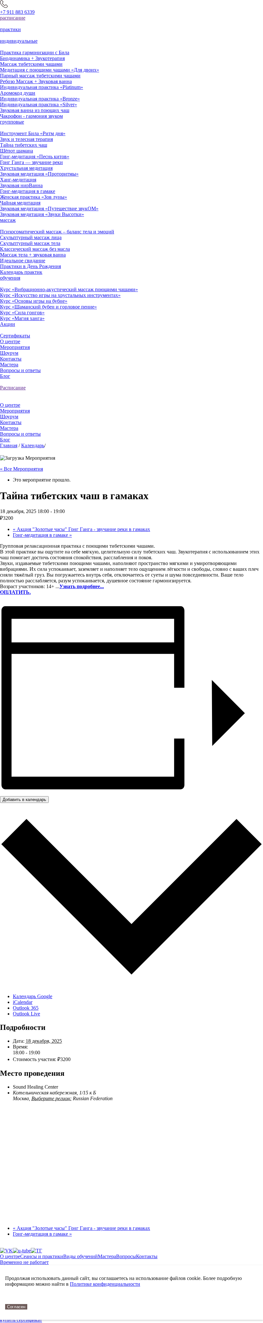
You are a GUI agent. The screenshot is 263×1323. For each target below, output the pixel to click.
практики (10, 29)
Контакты (146, 1256)
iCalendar (22, 1002)
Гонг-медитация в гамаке (42, 535)
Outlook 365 (25, 1008)
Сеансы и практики (41, 1256)
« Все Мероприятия (21, 469)
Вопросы (126, 1256)
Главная (8, 445)
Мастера (107, 1256)
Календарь (32, 445)
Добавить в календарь (24, 799)
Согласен (16, 1306)
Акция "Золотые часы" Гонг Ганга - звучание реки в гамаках (81, 529)
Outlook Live (26, 1013)
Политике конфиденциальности (105, 1284)
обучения (10, 278)
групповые (12, 122)
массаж (8, 220)
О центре (10, 1256)
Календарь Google (32, 996)
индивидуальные (19, 41)
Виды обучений (80, 1256)
